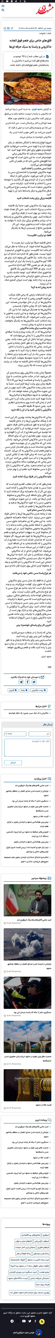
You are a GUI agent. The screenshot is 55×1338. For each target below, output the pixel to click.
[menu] (3, 6)
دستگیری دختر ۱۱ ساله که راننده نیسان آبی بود (30, 801)
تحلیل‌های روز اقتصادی (31, 1235)
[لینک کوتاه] (12, 28)
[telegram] (21, 682)
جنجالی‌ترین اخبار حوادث (25, 1247)
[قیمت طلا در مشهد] (27, 1085)
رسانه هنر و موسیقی (41, 1253)
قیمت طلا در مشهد (40, 816)
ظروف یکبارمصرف (18, 1259)
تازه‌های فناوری (43, 1247)
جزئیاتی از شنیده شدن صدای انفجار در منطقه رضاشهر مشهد (27, 793)
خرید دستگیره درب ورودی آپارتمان (23, 1272)
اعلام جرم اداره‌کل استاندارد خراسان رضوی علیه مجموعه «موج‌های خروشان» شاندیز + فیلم (26, 859)
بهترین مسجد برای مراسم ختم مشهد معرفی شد (29, 1292)
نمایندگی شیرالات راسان (39, 1278)
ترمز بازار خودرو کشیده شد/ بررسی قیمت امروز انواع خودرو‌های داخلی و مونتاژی (27, 849)
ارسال (13, 762)
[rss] (25, 1)
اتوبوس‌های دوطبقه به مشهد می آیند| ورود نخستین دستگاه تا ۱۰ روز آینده (27, 834)
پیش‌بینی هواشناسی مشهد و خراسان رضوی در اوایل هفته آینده (27, 824)
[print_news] (5, 28)
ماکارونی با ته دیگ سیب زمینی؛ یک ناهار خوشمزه (28, 713)
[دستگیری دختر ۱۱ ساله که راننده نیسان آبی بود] (27, 993)
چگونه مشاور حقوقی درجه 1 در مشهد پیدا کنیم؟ (29, 1266)
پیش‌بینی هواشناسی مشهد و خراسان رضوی (31, 842)
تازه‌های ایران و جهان (23, 1241)
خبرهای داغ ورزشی (41, 1241)
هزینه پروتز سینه (42, 1284)
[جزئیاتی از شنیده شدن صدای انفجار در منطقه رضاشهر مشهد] (27, 944)
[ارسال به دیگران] (8, 28)
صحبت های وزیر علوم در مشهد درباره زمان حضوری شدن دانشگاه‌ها (27, 808)
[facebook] (27, 682)
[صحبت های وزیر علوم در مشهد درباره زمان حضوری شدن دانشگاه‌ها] (27, 1037)
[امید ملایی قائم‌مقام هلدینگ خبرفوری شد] (27, 900)
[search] (3, 10)
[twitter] (34, 682)
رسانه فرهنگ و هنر (23, 1253)
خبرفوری (46, 1235)
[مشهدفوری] (44, 9)
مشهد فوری (37, 109)
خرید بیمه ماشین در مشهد (38, 1259)
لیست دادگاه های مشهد (18, 1278)
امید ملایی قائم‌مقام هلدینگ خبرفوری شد (31, 785)
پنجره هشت (44, 1272)
